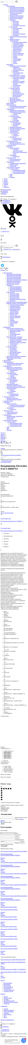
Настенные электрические (17, 406)
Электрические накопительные (18, 106)
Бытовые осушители (15, 142)
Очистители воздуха (15, 159)
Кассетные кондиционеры (17, 10)
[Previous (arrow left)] (1, 458)
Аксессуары (16, 74)
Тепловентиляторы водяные (17, 128)
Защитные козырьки (18, 45)
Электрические (17, 113)
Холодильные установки (13, 167)
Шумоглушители (17, 95)
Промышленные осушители (17, 144)
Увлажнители (10, 162)
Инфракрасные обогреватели (17, 111)
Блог (5, 1015)
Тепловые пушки (14, 116)
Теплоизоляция (17, 59)
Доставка (6, 999)
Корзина (4, 193)
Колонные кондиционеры (17, 15)
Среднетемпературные (19, 171)
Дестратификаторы (18, 72)
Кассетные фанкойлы (15, 288)
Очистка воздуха (11, 157)
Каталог (6, 4)
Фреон (15, 61)
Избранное (5, 192)
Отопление (10, 146)
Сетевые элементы (15, 88)
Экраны (15, 63)
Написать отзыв (5, 808)
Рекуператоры (17, 96)
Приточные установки (19, 77)
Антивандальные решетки (20, 42)
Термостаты (16, 156)
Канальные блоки (14, 298)
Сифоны (15, 57)
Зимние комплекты (18, 46)
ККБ (11, 174)
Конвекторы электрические (17, 110)
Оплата (6, 996)
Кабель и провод (17, 50)
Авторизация (4, 809)
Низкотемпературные (18, 173)
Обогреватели (10, 109)
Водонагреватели (11, 105)
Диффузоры (13, 102)
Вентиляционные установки (17, 75)
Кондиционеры (11, 6)
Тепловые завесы (14, 121)
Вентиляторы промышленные (18, 66)
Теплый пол (13, 137)
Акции (5, 180)
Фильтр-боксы (17, 92)
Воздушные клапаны (18, 93)
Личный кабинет (6, 189)
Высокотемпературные (19, 170)
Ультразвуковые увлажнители (18, 163)
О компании (4, 1006)
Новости (6, 183)
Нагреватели (16, 89)
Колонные (16, 35)
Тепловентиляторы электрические (15, 130)
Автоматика (13, 155)
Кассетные (16, 22)
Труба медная (16, 60)
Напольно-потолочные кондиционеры (16, 13)
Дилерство (6, 1003)
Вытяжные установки (19, 81)
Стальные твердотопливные (18, 150)
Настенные (16, 21)
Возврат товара (8, 998)
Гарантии (6, 1013)
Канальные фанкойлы (16, 289)
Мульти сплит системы (16, 18)
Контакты (6, 187)
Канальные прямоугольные (17, 68)
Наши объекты (8, 1014)
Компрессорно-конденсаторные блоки (17, 302)
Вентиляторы (10, 103)
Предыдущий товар (6, 460)
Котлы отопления (14, 148)
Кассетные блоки (14, 296)
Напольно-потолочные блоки (18, 299)
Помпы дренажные (18, 54)
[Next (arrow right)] (2, 458)
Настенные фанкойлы (16, 286)
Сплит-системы (14, 169)
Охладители (16, 91)
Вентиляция (10, 64)
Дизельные (16, 120)
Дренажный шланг (18, 43)
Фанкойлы (13, 20)
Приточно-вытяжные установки (18, 339)
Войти (2, 823)
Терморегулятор (17, 139)
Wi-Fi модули (16, 52)
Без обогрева (16, 124)
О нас (5, 185)
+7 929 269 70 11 (5, 203)
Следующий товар (6, 462)
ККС (11, 176)
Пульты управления (18, 53)
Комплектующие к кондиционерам (15, 40)
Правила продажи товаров (11, 1002)
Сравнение (5, 191)
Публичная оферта (9, 1011)
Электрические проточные (17, 107)
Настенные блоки (14, 295)
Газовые (15, 114)
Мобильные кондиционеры (17, 8)
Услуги (5, 178)
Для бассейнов (17, 85)
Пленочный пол (17, 138)
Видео (5, 1017)
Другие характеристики (7, 513)
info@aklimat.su (6, 200)
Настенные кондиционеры (17, 7)
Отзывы (6, 1008)
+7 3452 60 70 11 (6, 202)
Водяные (15, 125)
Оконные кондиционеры (16, 17)
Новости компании (9, 1010)
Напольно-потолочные (19, 25)
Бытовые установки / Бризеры (18, 342)
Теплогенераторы (14, 132)
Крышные (15, 71)
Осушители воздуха (12, 141)
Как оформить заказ (9, 1000)
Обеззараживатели (15, 160)
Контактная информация (7, 1019)
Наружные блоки (17, 28)
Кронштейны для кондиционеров (17, 48)
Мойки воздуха (14, 164)
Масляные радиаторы (15, 127)
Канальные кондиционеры (17, 11)
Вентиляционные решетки (17, 100)
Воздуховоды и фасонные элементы (15, 98)
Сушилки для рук (11, 145)
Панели (15, 56)
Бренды (6, 181)
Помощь (6, 184)
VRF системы (13, 27)
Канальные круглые (18, 70)
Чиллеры (12, 177)
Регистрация (4, 811)
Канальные (16, 24)
